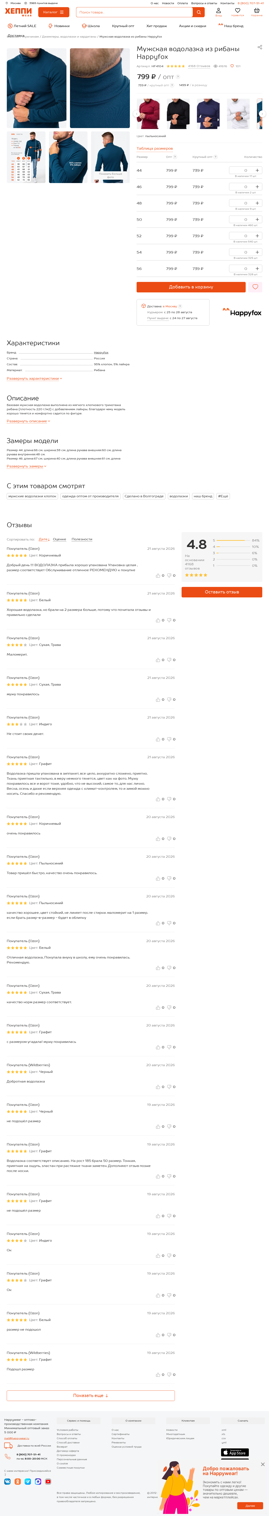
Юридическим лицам (180, 1438)
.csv (223, 1438)
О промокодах (66, 1455)
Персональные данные (72, 1459)
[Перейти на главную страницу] (18, 12)
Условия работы (67, 1429)
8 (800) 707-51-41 (251, 3)
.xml (223, 1429)
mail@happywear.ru (16, 1438)
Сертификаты (120, 1434)
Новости (168, 3)
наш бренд (203, 496)
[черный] (178, 113)
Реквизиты (119, 1442)
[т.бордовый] (148, 113)
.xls (223, 1434)
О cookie (62, 1463)
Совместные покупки (71, 1467)
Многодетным (175, 1434)
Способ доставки (68, 1442)
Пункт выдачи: (158, 318)
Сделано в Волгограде (144, 496)
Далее (250, 1505)
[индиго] (208, 113)
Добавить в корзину (191, 286)
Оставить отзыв (222, 591)
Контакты (227, 3)
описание (27, 421)
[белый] (238, 113)
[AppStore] (235, 1452)
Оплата (182, 3)
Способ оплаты (67, 1438)
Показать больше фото (110, 175)
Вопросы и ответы (204, 3)
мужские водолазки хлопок (32, 496)
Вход (218, 15)
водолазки (179, 496)
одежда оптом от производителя (90, 496)
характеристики (33, 378)
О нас (155, 3)
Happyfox (101, 352)
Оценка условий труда (126, 1446)
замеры (25, 466)
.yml (223, 1442)
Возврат (62, 1446)
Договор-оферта (68, 1450)
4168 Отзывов (199, 66)
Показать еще (88, 1395)
